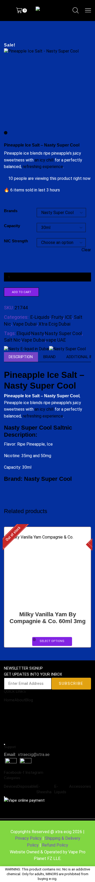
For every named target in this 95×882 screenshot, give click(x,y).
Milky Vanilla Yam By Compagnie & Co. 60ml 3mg (48, 618)
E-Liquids (40, 317)
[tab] (20, 357)
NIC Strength (16, 241)
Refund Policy (55, 845)
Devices (10, 786)
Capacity (12, 226)
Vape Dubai (25, 324)
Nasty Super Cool (63, 333)
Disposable (26, 786)
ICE (68, 317)
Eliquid (23, 333)
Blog (29, 700)
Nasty (37, 333)
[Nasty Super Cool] (67, 348)
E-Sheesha (43, 789)
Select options (52, 641)
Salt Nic (12, 340)
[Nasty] (26, 348)
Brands (10, 211)
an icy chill (44, 160)
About (20, 700)
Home (9, 700)
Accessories (80, 786)
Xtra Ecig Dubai (54, 324)
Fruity (57, 317)
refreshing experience (43, 166)
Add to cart (21, 292)
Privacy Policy (28, 838)
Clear (86, 249)
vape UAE (56, 340)
